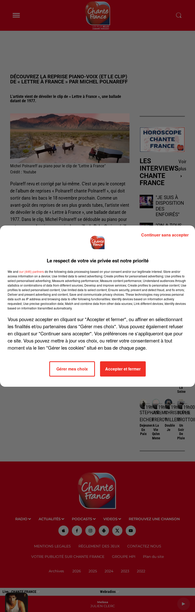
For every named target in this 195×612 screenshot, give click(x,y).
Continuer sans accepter (165, 235)
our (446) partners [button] (31, 271)
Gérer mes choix (72, 369)
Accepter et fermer (123, 369)
